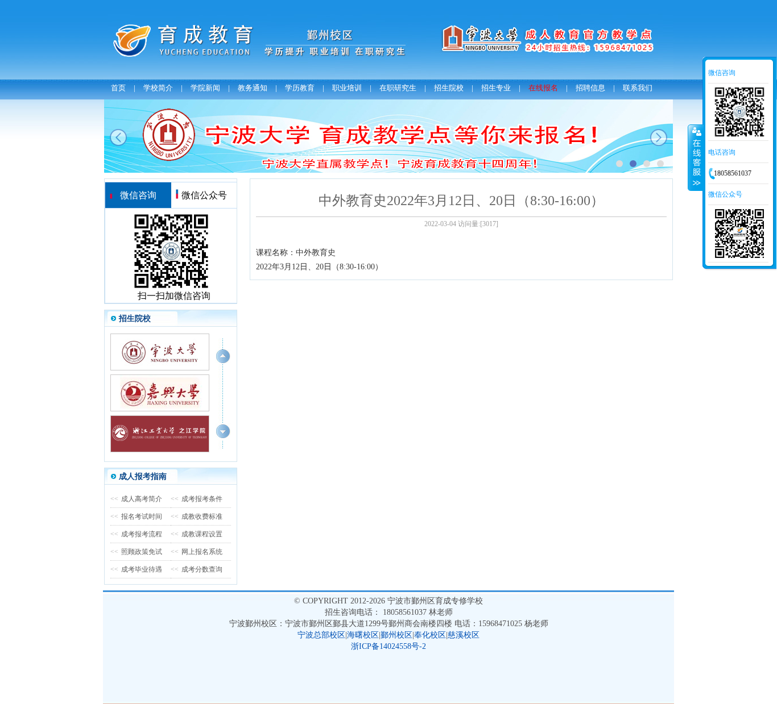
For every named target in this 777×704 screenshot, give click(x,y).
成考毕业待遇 (136, 569)
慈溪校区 (464, 635)
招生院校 (449, 88)
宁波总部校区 (321, 635)
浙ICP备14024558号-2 (388, 646)
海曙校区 (363, 635)
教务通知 (252, 88)
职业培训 (347, 88)
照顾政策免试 (136, 552)
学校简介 (158, 88)
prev (118, 137)
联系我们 (637, 88)
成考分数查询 (196, 569)
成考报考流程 (136, 534)
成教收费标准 (196, 516)
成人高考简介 (136, 499)
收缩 (696, 157)
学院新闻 (205, 88)
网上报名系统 (196, 552)
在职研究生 (397, 88)
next (658, 137)
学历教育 (300, 88)
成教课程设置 (196, 534)
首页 (118, 88)
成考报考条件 (196, 499)
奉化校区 (430, 635)
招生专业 (496, 88)
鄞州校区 (396, 635)
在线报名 (543, 88)
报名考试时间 (136, 516)
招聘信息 (590, 88)
